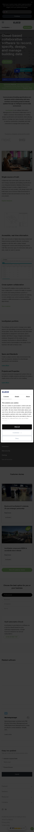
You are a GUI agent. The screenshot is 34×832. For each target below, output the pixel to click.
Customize (16, 432)
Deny (17, 438)
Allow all (17, 427)
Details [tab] (17, 396)
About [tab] (28, 396)
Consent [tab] (6, 396)
